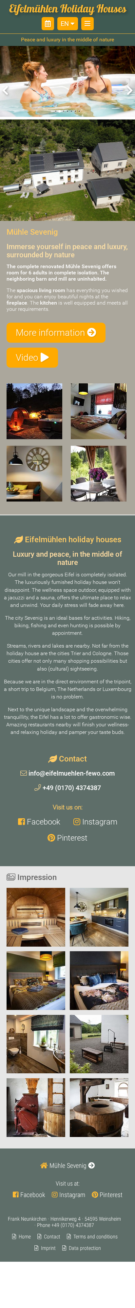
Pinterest (71, 838)
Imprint (48, 1248)
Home (25, 1236)
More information (51, 332)
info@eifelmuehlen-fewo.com (71, 773)
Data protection (85, 1248)
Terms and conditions (95, 1236)
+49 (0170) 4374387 (71, 788)
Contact (52, 1236)
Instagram (98, 822)
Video (28, 357)
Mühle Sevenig (68, 1165)
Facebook (42, 822)
